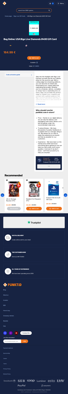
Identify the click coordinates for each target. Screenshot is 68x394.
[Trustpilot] (49, 166)
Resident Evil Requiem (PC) (33, 200)
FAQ (4, 326)
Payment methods (8, 348)
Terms (5, 363)
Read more (41, 104)
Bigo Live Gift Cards (19, 16)
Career (5, 358)
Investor (5, 300)
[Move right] (65, 195)
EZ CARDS (36, 66)
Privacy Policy (7, 368)
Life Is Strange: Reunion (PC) (11, 200)
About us (5, 295)
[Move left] (2, 195)
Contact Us (26, 333)
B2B (4, 305)
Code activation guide (13, 74)
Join (24, 341)
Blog (4, 290)
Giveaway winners (8, 315)
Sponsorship (6, 353)
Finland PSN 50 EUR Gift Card (53, 198)
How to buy (6, 310)
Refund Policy (7, 374)
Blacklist (5, 321)
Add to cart (35, 58)
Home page (8, 16)
